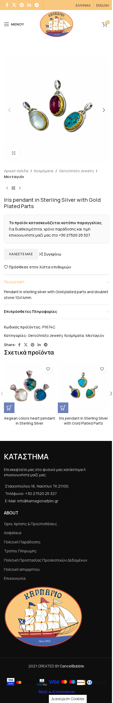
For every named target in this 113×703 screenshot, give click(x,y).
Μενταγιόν (14, 176)
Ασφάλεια (12, 532)
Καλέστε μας (21, 254)
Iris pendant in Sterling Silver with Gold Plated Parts (83, 421)
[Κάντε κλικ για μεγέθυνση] (14, 153)
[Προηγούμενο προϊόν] (7, 188)
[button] (9, 110)
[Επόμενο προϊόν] (20, 188)
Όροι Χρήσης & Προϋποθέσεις (30, 523)
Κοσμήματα (43, 170)
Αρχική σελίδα (16, 170)
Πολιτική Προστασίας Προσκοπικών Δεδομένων (45, 560)
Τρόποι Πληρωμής (20, 550)
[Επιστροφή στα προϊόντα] (13, 188)
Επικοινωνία (14, 578)
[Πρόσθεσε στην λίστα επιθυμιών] (48, 368)
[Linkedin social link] (29, 5)
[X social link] (14, 5)
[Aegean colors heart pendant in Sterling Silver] (29, 387)
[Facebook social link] (7, 5)
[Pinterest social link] (21, 5)
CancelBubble (72, 665)
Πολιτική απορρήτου (22, 569)
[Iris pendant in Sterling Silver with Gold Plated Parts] (83, 387)
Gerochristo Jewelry (76, 170)
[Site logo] (56, 23)
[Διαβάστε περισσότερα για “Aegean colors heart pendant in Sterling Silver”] (9, 407)
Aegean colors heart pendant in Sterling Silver (29, 421)
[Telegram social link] (36, 5)
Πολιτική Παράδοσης (22, 541)
